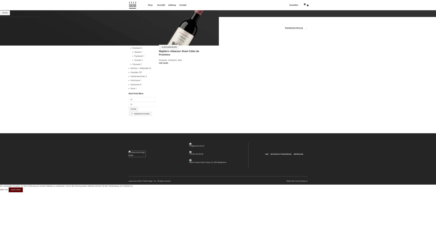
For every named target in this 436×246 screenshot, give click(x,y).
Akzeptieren (16, 190)
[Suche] (300, 5)
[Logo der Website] (132, 5)
